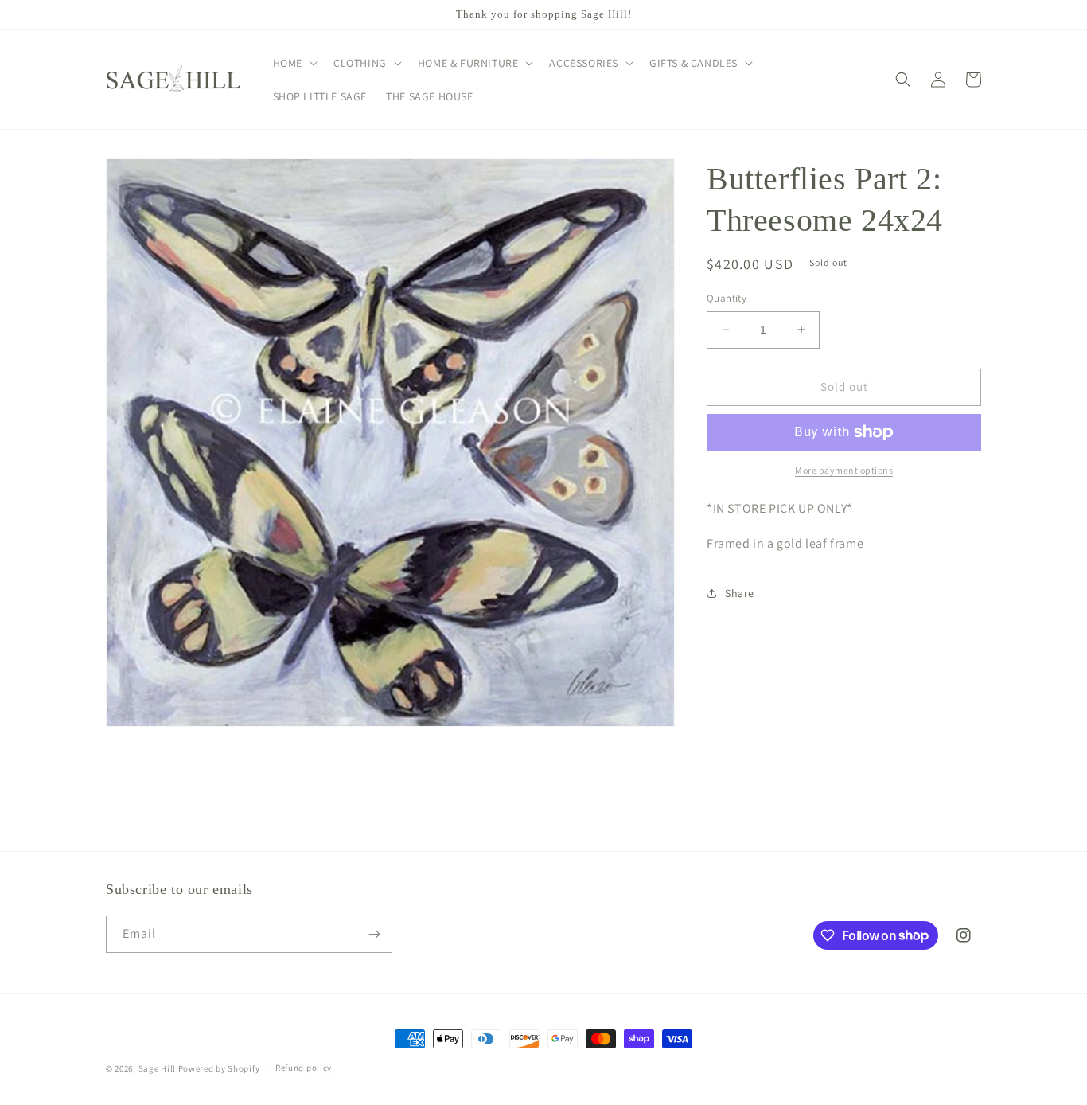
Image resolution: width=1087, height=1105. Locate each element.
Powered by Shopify (219, 1068)
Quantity (726, 298)
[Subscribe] (374, 934)
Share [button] (739, 593)
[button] (293, 63)
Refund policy (303, 1067)
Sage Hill (157, 1068)
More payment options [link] (844, 470)
